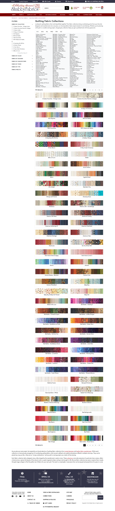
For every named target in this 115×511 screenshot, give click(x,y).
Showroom (70, 1)
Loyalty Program (23, 1)
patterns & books (51, 15)
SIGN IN (84, 8)
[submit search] (67, 8)
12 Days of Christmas (18, 32)
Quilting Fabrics (23, 18)
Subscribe (35, 1)
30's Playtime (16, 34)
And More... (99, 15)
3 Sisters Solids (16, 30)
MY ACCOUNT (86, 7)
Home (12, 1)
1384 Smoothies (17, 37)
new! (14, 15)
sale (78, 15)
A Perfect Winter (17, 45)
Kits (41, 15)
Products (14, 18)
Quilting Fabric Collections (37, 18)
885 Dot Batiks (16, 35)
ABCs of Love (16, 51)
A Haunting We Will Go (18, 43)
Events (59, 1)
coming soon (87, 15)
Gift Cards (47, 1)
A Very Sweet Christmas (19, 49)
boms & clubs (31, 15)
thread (71, 15)
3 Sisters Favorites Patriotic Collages (22, 28)
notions (62, 15)
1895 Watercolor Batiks (18, 39)
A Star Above (16, 47)
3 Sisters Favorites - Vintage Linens (21, 26)
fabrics (21, 15)
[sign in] (91, 8)
